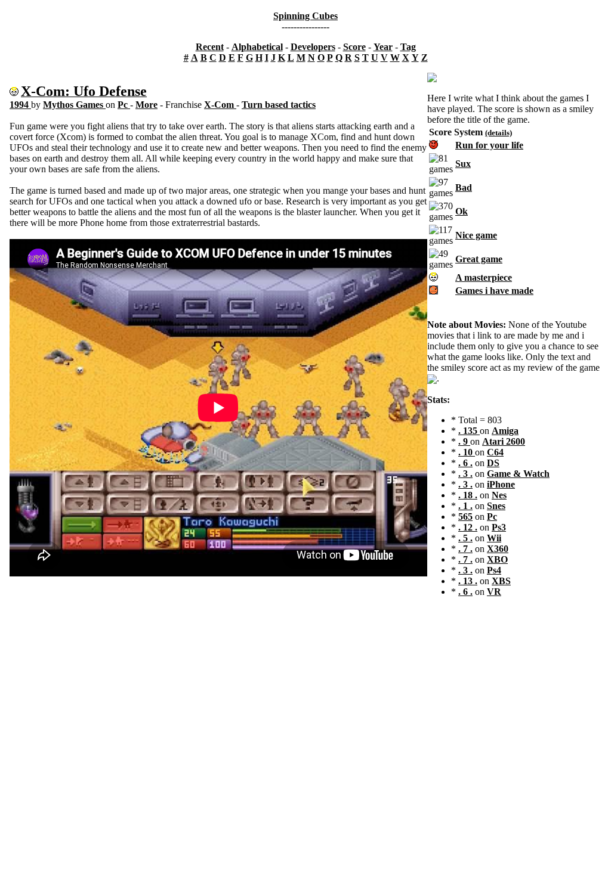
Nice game (476, 235)
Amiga (505, 431)
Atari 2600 (503, 441)
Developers (313, 47)
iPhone (501, 484)
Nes (499, 495)
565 (465, 516)
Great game (478, 259)
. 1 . (465, 506)
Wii (494, 538)
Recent (210, 47)
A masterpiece (483, 277)
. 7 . (465, 549)
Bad (463, 187)
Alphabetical (257, 47)
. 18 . (467, 495)
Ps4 (494, 570)
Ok (461, 211)
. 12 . (467, 527)
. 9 (464, 441)
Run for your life (489, 145)
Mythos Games (74, 105)
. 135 (469, 431)
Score (354, 47)
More (146, 105)
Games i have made (494, 291)
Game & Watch (518, 474)
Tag (408, 47)
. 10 (466, 452)
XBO (497, 559)
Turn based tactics (279, 105)
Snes (496, 506)
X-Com (220, 105)
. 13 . (467, 581)
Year (383, 47)
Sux (463, 164)
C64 (495, 452)
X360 (497, 549)
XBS (501, 581)
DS (493, 463)
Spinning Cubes (305, 16)
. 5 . (465, 538)
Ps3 (499, 527)
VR (494, 592)
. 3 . (465, 474)
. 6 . (465, 463)
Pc (124, 105)
